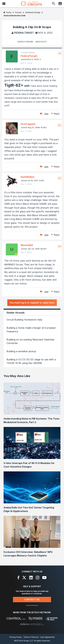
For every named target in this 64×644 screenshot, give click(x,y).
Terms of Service (31, 637)
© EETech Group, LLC (23, 641)
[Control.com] (15, 618)
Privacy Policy (16, 637)
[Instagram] (37, 577)
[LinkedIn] (31, 577)
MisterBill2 (27, 245)
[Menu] (3, 3)
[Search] (53, 3)
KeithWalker (28, 176)
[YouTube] (44, 577)
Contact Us (32, 599)
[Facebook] (18, 577)
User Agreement (47, 637)
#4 (59, 246)
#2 (59, 125)
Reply (57, 113)
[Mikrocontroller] (32, 624)
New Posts (41, 42)
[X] (24, 577)
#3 (59, 178)
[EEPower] (35, 618)
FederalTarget (24, 32)
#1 (60, 53)
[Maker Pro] (52, 618)
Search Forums (25, 42)
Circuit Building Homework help (24, 319)
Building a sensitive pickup (21, 351)
